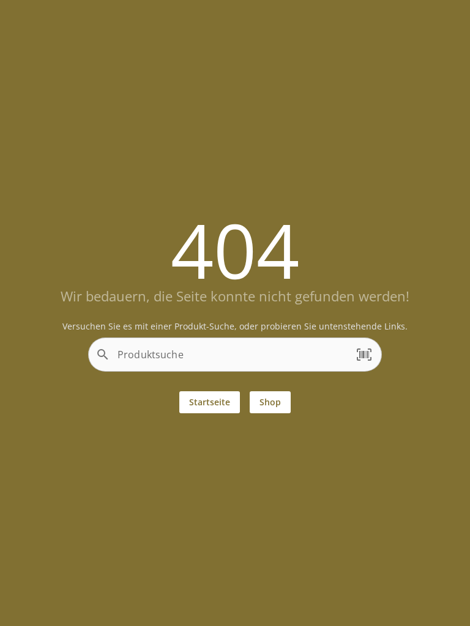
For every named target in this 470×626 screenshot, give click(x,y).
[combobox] (232, 359)
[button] (364, 354)
